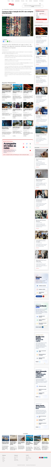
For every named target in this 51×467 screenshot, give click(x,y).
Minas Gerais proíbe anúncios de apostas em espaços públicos (27, 128)
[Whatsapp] (45, 457)
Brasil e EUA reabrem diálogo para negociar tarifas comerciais (17, 92)
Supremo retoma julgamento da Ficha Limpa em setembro (45, 443)
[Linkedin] (46, 457)
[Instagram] (42, 457)
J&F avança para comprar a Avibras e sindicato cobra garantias (6, 92)
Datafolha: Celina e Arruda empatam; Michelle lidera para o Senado (27, 92)
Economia (11, 9)
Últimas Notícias (6, 9)
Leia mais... (37, 44)
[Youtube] (39, 457)
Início (3, 9)
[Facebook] (41, 457)
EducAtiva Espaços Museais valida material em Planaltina (37, 443)
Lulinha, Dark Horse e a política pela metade (17, 127)
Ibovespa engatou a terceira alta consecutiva (6, 109)
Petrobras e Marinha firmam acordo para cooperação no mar (5, 443)
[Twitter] (43, 457)
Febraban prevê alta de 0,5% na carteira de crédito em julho (28, 110)
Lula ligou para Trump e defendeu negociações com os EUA (17, 110)
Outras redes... (11, 41)
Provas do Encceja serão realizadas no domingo (21, 443)
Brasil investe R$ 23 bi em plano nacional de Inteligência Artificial (6, 128)
